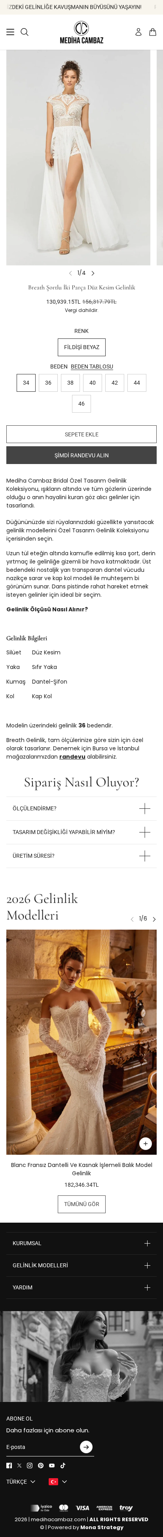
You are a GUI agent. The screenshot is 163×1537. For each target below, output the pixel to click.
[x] (19, 1465)
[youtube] (51, 1465)
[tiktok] (63, 1465)
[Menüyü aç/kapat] (10, 32)
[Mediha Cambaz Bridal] (81, 32)
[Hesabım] (138, 32)
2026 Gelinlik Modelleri (42, 906)
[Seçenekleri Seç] (145, 1143)
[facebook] (9, 1465)
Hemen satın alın (81, 455)
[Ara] (24, 32)
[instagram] (29, 1465)
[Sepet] (153, 32)
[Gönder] (86, 1447)
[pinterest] (40, 1465)
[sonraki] (93, 273)
